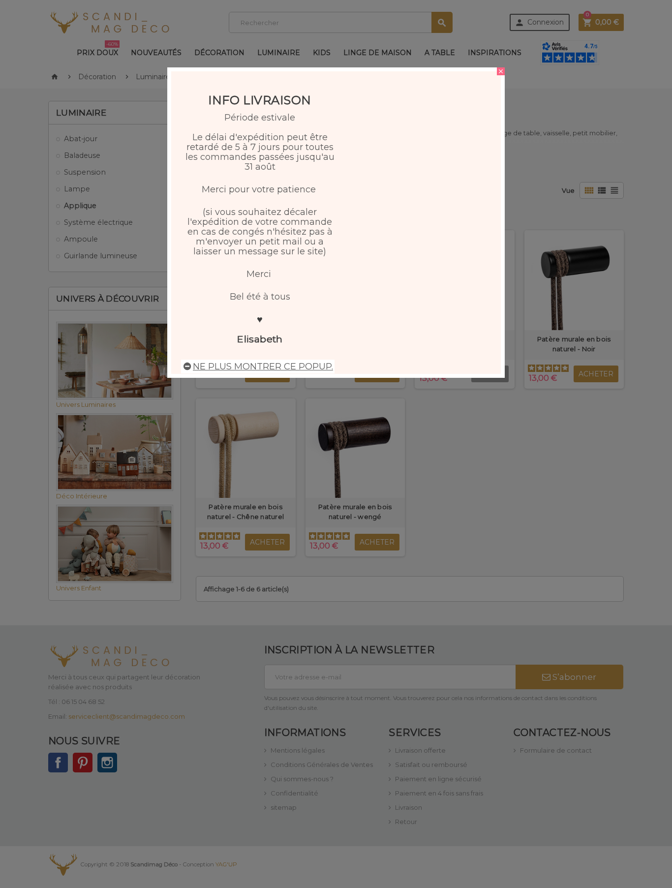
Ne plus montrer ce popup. (263, 366)
